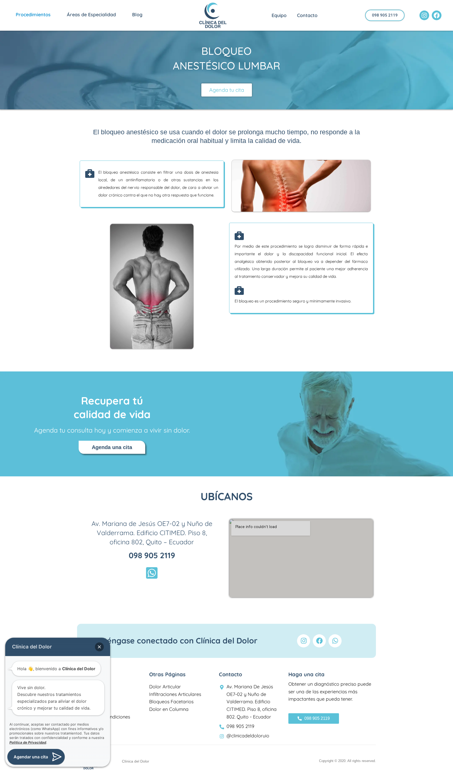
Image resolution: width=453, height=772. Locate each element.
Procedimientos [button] (33, 15)
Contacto (307, 15)
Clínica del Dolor (135, 761)
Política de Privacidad (27, 742)
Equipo (279, 15)
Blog (137, 15)
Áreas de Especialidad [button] (91, 15)
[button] (52, 16)
